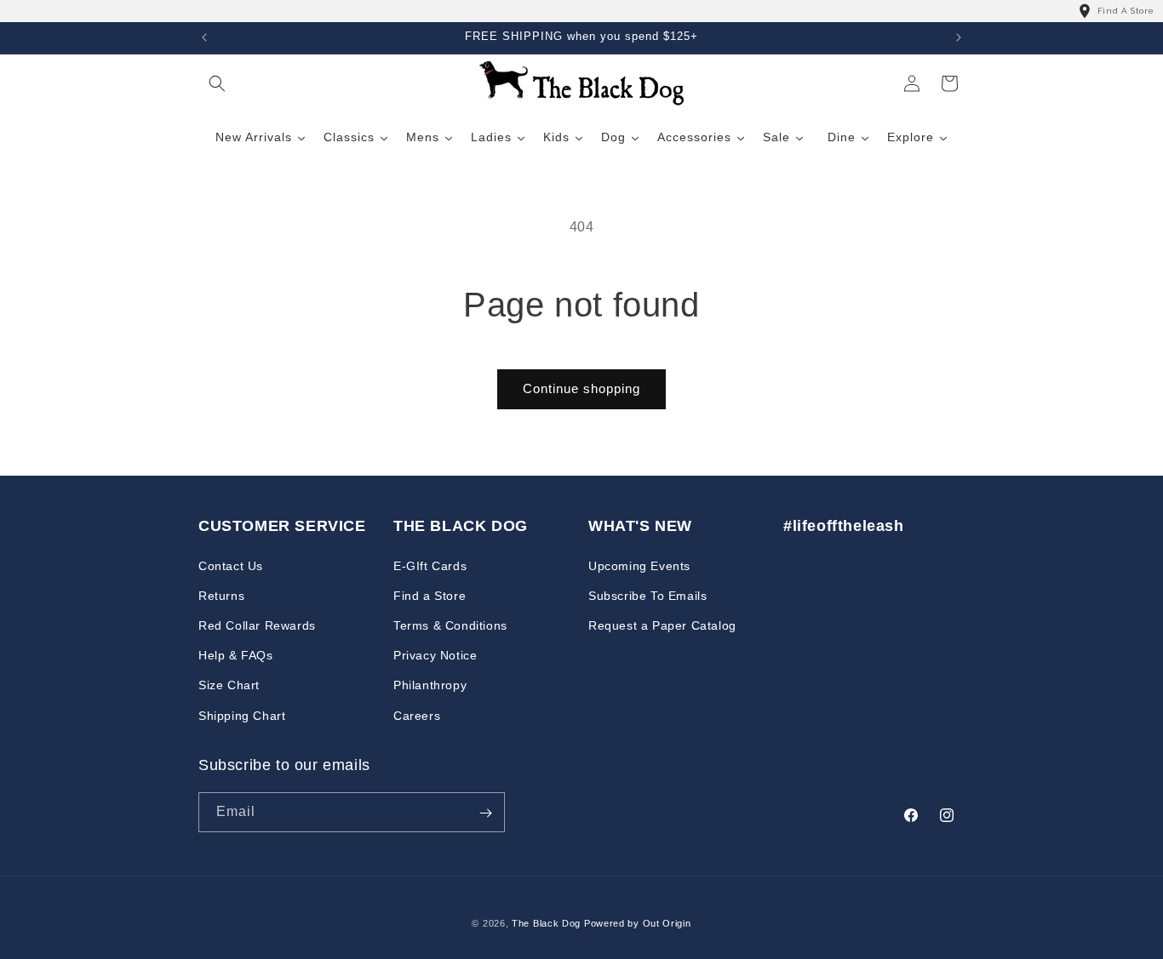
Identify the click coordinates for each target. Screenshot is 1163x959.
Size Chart (229, 685)
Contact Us (230, 565)
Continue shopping (581, 388)
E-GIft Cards (430, 565)
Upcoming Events (639, 565)
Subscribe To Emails (647, 595)
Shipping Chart (241, 715)
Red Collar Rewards (257, 624)
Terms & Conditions (450, 624)
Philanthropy (430, 685)
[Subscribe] (485, 813)
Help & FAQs (235, 655)
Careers (416, 715)
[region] (581, 11)
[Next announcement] (958, 37)
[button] (217, 83)
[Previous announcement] (204, 37)
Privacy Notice (435, 655)
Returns (221, 595)
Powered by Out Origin (637, 923)
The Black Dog (546, 923)
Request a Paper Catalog (662, 624)
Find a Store (429, 595)
